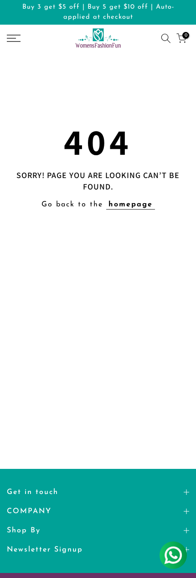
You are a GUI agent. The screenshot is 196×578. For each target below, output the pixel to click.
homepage (130, 204)
